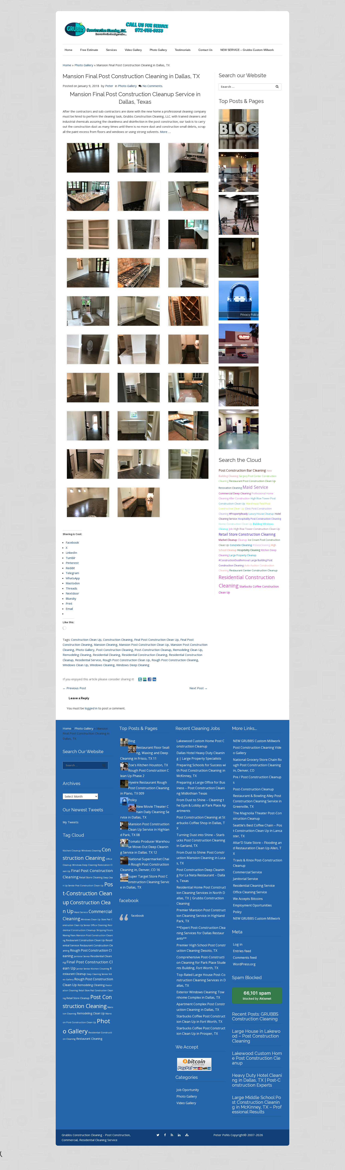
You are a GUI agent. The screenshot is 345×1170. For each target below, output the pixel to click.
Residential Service (88, 660)
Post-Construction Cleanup (153, 650)
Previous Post (74, 688)
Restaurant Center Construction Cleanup (253, 570)
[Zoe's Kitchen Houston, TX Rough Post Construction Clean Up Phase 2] (239, 214)
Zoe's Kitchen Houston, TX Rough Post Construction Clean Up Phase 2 (144, 770)
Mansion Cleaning (105, 645)
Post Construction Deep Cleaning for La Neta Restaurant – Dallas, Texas (200, 875)
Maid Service (255, 487)
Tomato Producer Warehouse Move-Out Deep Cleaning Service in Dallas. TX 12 (145, 846)
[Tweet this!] (140, 679)
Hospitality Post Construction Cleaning (259, 518)
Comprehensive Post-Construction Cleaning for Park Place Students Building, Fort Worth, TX (201, 962)
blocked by (257, 995)
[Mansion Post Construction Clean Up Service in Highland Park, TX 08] (239, 386)
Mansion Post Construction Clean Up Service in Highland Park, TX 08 (144, 829)
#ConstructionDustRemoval (234, 560)
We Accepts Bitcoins (248, 899)
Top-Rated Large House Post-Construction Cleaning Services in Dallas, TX (201, 980)
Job (231, 529)
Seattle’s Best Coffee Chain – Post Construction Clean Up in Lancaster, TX (257, 830)
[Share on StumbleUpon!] (145, 679)
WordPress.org (244, 964)
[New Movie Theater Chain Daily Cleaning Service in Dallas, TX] (239, 343)
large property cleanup (242, 555)
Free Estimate (89, 49)
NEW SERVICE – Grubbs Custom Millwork (247, 49)
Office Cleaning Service (250, 892)
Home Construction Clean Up (235, 524)
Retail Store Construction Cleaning (247, 534)
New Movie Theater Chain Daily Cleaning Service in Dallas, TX (144, 811)
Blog (131, 741)
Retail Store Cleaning (90, 877)
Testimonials (182, 49)
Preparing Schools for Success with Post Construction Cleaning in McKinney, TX (201, 770)
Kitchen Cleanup (72, 850)
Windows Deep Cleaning (132, 665)
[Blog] (239, 129)
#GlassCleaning (261, 545)
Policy (132, 800)
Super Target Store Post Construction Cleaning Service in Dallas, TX (144, 881)
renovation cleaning (230, 488)
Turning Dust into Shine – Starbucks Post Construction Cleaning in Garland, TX (200, 840)
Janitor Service (83, 968)
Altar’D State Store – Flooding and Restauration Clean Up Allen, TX (257, 848)
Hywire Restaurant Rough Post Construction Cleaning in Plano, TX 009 (144, 787)
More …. (165, 132)
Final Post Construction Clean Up (156, 640)
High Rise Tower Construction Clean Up (257, 529)
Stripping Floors (104, 930)
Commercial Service (247, 872)
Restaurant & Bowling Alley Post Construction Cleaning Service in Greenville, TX (257, 801)
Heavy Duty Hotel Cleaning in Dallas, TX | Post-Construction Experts (257, 1080)
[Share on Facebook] (150, 679)
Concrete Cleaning (241, 545)
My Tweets (70, 822)
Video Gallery (133, 49)
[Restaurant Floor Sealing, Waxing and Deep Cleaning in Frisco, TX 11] (239, 172)
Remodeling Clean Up (187, 650)
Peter (109, 86)
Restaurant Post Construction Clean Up (252, 481)
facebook (129, 900)
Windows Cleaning (102, 665)
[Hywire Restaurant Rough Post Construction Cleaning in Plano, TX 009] (239, 257)
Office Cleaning (99, 925)
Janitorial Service (82, 956)
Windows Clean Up (75, 665)
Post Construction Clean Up (89, 885)
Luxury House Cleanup (261, 513)
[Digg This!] (154, 679)
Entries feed (242, 951)
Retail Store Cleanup (77, 998)
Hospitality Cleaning (248, 550)
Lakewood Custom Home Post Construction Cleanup (257, 1058)
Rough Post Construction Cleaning (175, 660)
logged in (91, 708)
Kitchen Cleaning (100, 968)
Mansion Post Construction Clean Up (144, 645)
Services (111, 49)
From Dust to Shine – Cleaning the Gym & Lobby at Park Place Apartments (201, 805)
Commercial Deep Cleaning (235, 493)
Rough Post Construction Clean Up (126, 660)
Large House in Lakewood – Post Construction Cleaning (256, 1036)
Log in (237, 944)
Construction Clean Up (86, 640)
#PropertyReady (238, 513)
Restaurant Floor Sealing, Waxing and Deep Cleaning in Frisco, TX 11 (144, 752)
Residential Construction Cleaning (144, 655)
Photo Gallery (158, 49)
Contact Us (205, 49)
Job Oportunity (187, 1090)
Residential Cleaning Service (254, 885)
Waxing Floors (69, 935)
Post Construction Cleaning (114, 650)
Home (68, 49)
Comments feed (245, 957)
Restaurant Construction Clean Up (85, 940)
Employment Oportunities (252, 905)
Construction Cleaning (118, 640)
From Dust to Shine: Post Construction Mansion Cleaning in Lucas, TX (200, 857)
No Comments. (153, 86)
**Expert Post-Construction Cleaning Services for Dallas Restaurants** (200, 933)
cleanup (242, 540)
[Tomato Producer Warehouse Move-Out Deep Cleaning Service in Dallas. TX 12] (239, 429)
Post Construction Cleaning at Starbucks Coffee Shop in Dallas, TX (200, 822)
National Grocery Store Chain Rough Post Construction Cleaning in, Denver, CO (257, 765)
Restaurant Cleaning (89, 1039)
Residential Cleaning (106, 655)
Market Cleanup (228, 540)
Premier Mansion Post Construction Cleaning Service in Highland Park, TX (201, 915)
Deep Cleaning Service (97, 974)
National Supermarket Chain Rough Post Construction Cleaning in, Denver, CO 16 (144, 864)
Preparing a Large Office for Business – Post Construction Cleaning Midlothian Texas (200, 787)
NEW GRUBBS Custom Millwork (256, 741)
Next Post (198, 688)
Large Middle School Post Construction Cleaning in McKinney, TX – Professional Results (257, 1105)
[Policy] (239, 300)
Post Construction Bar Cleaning (242, 470)
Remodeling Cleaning (77, 655)
